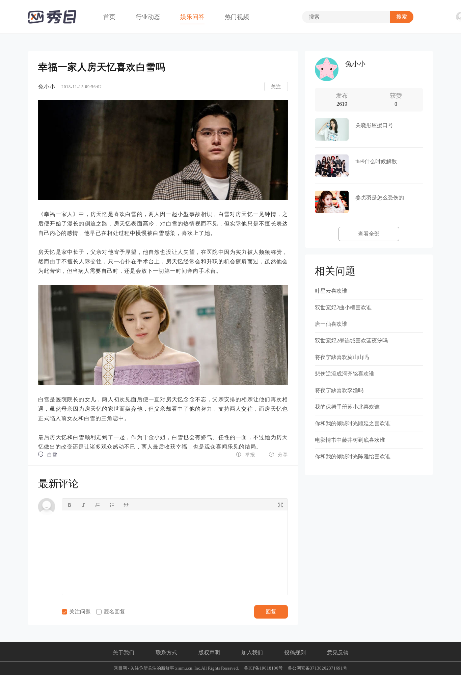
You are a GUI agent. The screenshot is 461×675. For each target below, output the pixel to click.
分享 (278, 454)
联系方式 (166, 652)
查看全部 (369, 234)
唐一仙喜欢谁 (331, 324)
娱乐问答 (192, 17)
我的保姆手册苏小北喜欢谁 (347, 407)
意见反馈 (338, 652)
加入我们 (252, 652)
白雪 (47, 454)
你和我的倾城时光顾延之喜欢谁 (352, 423)
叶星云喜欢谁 (331, 291)
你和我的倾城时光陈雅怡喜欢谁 (352, 456)
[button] (69, 504)
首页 (109, 17)
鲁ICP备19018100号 (263, 668)
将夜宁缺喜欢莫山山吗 (342, 357)
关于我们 (123, 652)
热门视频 (237, 17)
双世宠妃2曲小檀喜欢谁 (343, 307)
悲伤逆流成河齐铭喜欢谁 (344, 374)
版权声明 (209, 652)
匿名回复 (113, 611)
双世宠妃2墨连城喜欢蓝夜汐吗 (351, 340)
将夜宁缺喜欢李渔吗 (339, 390)
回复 (271, 611)
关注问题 (79, 611)
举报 (245, 454)
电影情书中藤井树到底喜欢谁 (350, 440)
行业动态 (148, 17)
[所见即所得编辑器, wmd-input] (175, 552)
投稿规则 (295, 652)
